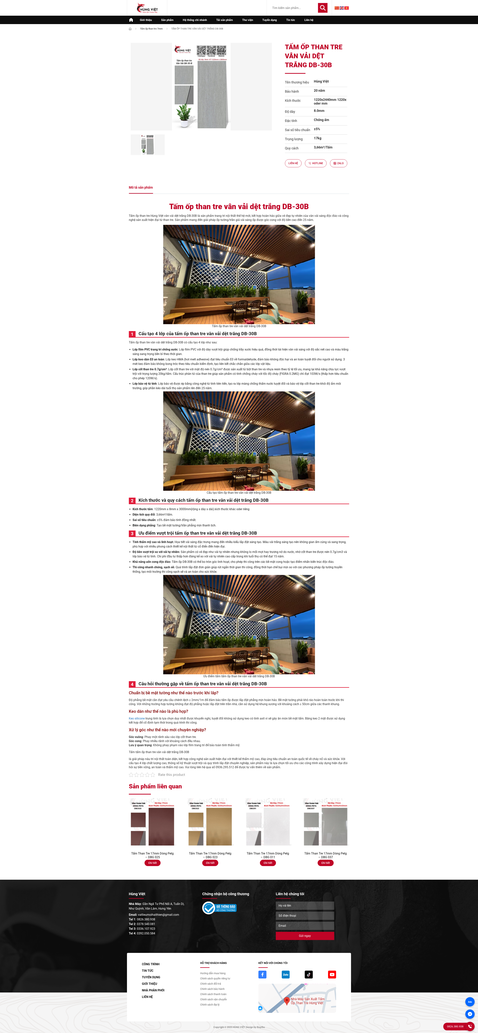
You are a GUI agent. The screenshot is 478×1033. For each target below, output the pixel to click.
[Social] (262, 974)
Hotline (317, 163)
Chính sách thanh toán (213, 994)
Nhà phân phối (153, 990)
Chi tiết (152, 862)
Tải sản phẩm (224, 20)
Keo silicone (137, 718)
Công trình (150, 964)
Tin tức (290, 20)
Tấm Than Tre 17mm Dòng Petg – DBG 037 (325, 855)
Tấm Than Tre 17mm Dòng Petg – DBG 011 (268, 855)
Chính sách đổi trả (210, 983)
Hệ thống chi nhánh (195, 20)
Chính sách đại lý (210, 1004)
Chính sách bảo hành (212, 988)
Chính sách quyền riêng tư (215, 978)
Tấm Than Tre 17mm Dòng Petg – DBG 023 (210, 855)
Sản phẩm (167, 20)
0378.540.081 (146, 924)
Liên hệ (308, 20)
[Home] (130, 28)
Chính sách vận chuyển (213, 999)
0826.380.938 (146, 919)
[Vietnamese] (346, 8)
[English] (341, 8)
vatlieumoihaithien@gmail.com (158, 914)
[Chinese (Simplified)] (337, 8)
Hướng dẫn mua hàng (213, 973)
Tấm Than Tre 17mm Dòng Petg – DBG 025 (152, 855)
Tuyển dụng (269, 20)
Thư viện (247, 20)
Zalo (340, 163)
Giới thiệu (146, 20)
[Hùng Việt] (147, 7)
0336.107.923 (146, 928)
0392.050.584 (146, 933)
